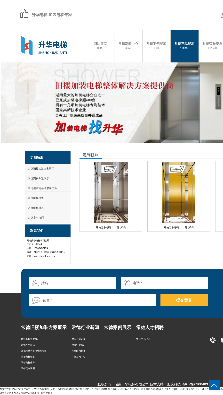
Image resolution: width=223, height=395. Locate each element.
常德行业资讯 (78, 345)
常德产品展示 (184, 45)
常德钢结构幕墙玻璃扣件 (42, 188)
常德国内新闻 (78, 350)
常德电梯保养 (36, 207)
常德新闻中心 (128, 45)
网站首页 (100, 45)
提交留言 (184, 300)
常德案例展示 (156, 45)
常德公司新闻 (78, 339)
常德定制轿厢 (36, 217)
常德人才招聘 (150, 327)
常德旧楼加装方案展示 (41, 168)
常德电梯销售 (36, 198)
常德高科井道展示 (38, 178)
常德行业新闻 (85, 327)
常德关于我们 (143, 339)
